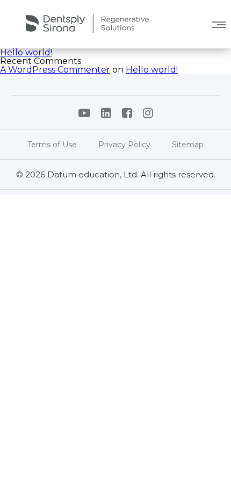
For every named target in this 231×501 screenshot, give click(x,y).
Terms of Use (52, 144)
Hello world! (26, 52)
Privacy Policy (124, 144)
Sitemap (188, 144)
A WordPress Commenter (55, 70)
